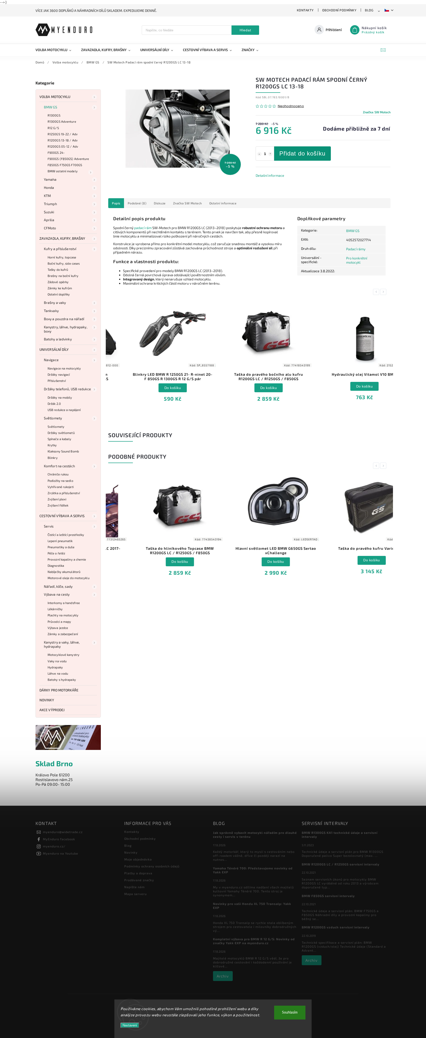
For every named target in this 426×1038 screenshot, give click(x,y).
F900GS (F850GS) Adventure (68, 159)
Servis (49, 526)
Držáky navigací (59, 374)
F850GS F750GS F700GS (65, 165)
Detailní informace (270, 175)
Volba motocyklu (55, 97)
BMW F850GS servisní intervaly (328, 896)
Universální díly (54, 349)
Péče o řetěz (56, 553)
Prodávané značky (139, 880)
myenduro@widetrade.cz (63, 832)
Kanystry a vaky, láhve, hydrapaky (62, 644)
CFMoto (50, 228)
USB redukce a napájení (64, 410)
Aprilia (49, 220)
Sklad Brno (54, 763)
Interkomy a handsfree (64, 603)
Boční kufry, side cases (64, 263)
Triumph (50, 204)
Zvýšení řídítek (58, 505)
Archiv (223, 976)
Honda (49, 187)
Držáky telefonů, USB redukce (67, 389)
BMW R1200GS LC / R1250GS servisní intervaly (340, 864)
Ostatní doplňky (59, 294)
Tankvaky (51, 311)
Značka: (376, 112)
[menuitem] (56, 50)
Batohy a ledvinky (58, 339)
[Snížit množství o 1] (259, 154)
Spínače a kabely (59, 439)
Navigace (51, 360)
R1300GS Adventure (62, 121)
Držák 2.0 (54, 404)
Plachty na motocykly (63, 615)
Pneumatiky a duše (61, 547)
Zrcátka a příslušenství (64, 493)
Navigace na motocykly (64, 368)
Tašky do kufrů (58, 270)
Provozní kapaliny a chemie (67, 559)
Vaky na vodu (57, 661)
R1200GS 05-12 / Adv (63, 146)
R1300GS (54, 115)
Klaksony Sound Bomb (63, 451)
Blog (369, 10)
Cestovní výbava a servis (62, 516)
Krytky (52, 445)
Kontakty (305, 10)
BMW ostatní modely (63, 171)
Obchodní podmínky (339, 10)
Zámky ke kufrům (60, 288)
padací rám (143, 228)
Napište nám (134, 887)
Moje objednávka (138, 859)
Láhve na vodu (58, 673)
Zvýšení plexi (57, 499)
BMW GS (50, 107)
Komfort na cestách (59, 466)
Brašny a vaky (55, 302)
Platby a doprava (138, 873)
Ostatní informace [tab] (223, 203)
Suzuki (49, 212)
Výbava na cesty (57, 594)
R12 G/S (53, 128)
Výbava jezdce (58, 628)
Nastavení (130, 1025)
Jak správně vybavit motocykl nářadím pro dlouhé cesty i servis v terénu (255, 835)
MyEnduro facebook (59, 839)
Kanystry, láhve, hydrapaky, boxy (65, 329)
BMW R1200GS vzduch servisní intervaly (336, 927)
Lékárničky (55, 609)
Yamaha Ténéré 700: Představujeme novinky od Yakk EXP (253, 870)
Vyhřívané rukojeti (61, 487)
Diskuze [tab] (160, 203)
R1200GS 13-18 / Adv (63, 140)
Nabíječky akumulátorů (64, 572)
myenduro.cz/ (54, 846)
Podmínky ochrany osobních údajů (151, 866)
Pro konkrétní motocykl (356, 260)
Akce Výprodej (52, 710)
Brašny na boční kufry (63, 276)
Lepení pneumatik (60, 541)
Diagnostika (56, 566)
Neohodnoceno (291, 106)
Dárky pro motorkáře (58, 690)
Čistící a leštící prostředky (66, 535)
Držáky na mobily (60, 397)
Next (384, 292)
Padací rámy (355, 249)
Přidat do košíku (302, 153)
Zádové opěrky (58, 282)
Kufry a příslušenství (60, 249)
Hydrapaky (55, 667)
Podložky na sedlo (60, 481)
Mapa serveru (135, 894)
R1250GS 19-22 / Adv (63, 134)
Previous (377, 292)
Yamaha (50, 179)
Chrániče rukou (58, 474)
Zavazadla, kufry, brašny (62, 238)
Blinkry (53, 458)
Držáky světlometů (61, 433)
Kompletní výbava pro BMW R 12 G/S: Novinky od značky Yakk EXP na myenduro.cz (254, 941)
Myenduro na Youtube (60, 853)
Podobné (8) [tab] (137, 203)
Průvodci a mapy (59, 622)
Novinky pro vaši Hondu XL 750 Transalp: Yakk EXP (252, 906)
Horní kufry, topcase (62, 257)
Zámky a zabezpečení (63, 634)
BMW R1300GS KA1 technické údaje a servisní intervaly (339, 835)
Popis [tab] (116, 203)
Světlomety (53, 418)
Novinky (46, 700)
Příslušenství (57, 381)
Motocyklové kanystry (63, 655)
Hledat (245, 30)
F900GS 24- (56, 153)
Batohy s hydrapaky (62, 680)
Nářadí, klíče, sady (58, 586)
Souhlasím (290, 1012)
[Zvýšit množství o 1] (270, 154)
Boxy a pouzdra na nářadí (64, 319)
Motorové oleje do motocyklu (68, 578)
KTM (47, 196)
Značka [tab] (187, 203)
